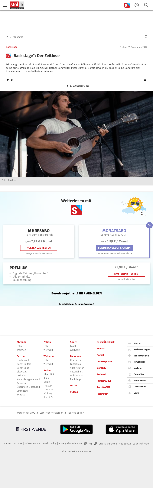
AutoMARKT (103, 387)
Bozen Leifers (24, 364)
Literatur (48, 389)
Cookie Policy (49, 443)
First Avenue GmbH (80, 451)
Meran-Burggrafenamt (28, 379)
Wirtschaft (49, 356)
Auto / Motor (77, 367)
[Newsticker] (137, 5)
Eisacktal (22, 371)
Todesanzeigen (141, 355)
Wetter (137, 343)
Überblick (48, 374)
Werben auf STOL (26, 412)
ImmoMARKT (104, 380)
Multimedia (76, 375)
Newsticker (139, 362)
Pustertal (22, 383)
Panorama (18, 37)
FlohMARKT (103, 393)
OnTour (74, 385)
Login (136, 393)
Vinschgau (22, 390)
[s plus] (127, 5)
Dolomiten (139, 374)
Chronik (21, 342)
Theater (47, 385)
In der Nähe (140, 380)
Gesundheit (76, 371)
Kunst (46, 378)
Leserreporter (105, 361)
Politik (47, 342)
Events (101, 348)
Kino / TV (48, 397)
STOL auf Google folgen (78, 86)
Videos (74, 392)
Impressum (10, 443)
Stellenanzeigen (142, 349)
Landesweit (23, 360)
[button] (146, 36)
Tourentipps (74, 412)
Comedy (101, 367)
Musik (46, 382)
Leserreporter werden (51, 412)
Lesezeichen (140, 386)
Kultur (47, 370)
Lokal (20, 346)
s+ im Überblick (105, 342)
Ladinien (21, 375)
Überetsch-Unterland (28, 386)
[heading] (76, 55)
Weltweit (21, 350)
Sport (73, 342)
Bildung (47, 393)
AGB (20, 443)
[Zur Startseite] (7, 37)
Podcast (101, 374)
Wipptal (21, 394)
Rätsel (100, 355)
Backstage (11, 47)
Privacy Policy (32, 443)
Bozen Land (23, 367)
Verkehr (138, 368)
